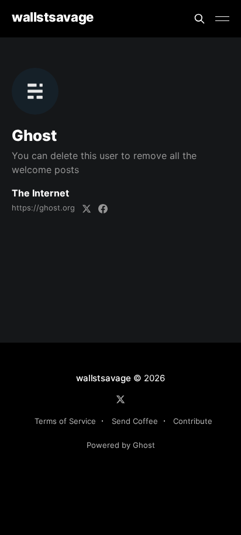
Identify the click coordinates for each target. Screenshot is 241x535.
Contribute (192, 421)
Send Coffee (135, 421)
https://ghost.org (43, 207)
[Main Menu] (222, 18)
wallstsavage (53, 17)
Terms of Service (65, 421)
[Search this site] (199, 18)
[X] (120, 399)
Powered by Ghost (121, 445)
